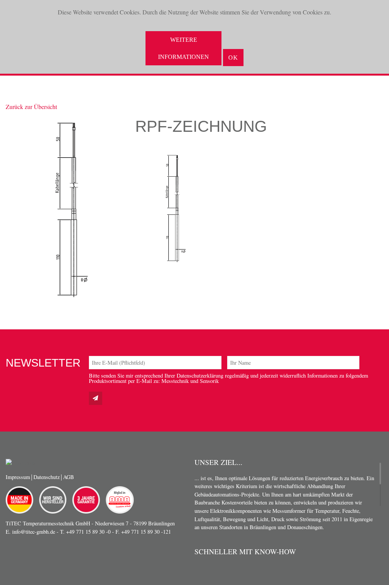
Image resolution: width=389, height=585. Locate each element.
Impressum (18, 477)
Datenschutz (46, 477)
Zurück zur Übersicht (31, 107)
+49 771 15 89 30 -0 (88, 531)
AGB (68, 477)
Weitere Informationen (183, 48)
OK (233, 57)
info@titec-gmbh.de (33, 531)
